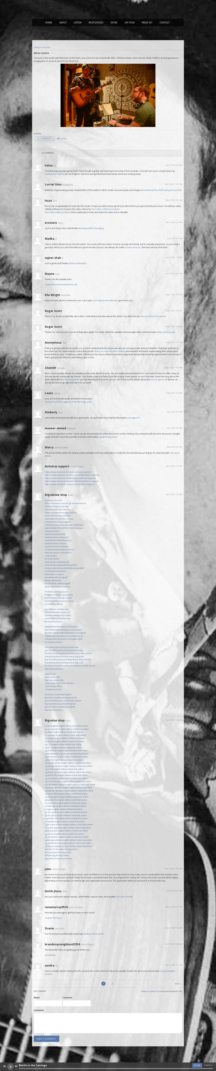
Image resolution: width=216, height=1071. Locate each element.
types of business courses (57, 515)
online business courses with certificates (64, 524)
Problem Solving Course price (59, 594)
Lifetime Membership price (57, 612)
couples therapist (53, 917)
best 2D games (157, 379)
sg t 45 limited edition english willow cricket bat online (70, 784)
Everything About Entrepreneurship (62, 647)
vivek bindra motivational (57, 561)
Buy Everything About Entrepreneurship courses (68, 659)
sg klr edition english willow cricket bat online (66, 750)
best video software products (105, 209)
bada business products (56, 546)
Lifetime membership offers (58, 615)
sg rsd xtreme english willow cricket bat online (66, 836)
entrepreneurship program (58, 521)
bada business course (55, 543)
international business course (59, 518)
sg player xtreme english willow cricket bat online (68, 772)
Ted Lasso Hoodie (124, 896)
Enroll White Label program (58, 583)
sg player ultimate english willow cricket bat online (68, 787)
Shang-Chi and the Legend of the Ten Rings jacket (68, 401)
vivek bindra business (55, 571)
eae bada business (54, 668)
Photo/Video (96, 23)
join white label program (56, 577)
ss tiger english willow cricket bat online (63, 809)
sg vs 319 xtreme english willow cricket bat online (68, 781)
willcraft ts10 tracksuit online (58, 858)
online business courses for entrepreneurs (65, 503)
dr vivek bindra (52, 558)
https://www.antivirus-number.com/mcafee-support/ (70, 484)
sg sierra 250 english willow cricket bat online (66, 775)
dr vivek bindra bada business (59, 549)
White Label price (53, 580)
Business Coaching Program (58, 694)
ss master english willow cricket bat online (65, 821)
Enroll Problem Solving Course (59, 601)
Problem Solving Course (56, 591)
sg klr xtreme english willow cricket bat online (66, 756)
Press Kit (147, 23)
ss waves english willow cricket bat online (64, 741)
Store (114, 23)
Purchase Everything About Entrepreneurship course (70, 665)
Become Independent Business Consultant (65, 632)
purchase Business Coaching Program (63, 700)
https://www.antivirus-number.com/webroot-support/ (70, 478)
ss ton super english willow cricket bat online (66, 812)
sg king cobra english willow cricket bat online (66, 830)
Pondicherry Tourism (55, 173)
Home (48, 23)
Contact (165, 23)
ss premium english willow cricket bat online (65, 803)
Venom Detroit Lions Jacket (153, 316)
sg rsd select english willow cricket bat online (66, 778)
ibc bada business (53, 642)
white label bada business (57, 586)
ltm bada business (53, 621)
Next (177, 983)
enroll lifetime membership (58, 618)
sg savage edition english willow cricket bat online (68, 840)
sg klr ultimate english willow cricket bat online (67, 753)
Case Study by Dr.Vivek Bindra (59, 683)
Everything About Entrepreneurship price (64, 656)
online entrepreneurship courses (61, 512)
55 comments (44, 138)
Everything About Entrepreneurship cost (64, 662)
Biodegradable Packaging (91, 228)
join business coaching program (60, 706)
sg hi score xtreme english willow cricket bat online (69, 824)
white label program (54, 574)
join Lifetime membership (57, 609)
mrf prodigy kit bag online (57, 855)
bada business (52, 531)
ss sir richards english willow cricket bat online (67, 729)
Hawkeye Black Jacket (93, 933)
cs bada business (53, 689)
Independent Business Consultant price (64, 635)
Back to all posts (42, 47)
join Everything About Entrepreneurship (64, 650)
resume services (133, 247)
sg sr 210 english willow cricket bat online (64, 769)
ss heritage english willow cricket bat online (65, 806)
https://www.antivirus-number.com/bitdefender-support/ (72, 475)
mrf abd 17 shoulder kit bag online (61, 849)
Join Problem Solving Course (58, 597)
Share (63, 138)
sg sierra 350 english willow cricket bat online (66, 793)
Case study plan (52, 677)
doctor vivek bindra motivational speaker (64, 568)
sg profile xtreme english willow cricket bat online (68, 843)
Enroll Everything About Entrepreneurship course (68, 653)
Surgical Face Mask (108, 436)
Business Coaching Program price (61, 697)
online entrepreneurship (56, 506)
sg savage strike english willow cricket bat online (68, 762)
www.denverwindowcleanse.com (61, 284)
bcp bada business (54, 709)
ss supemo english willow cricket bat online (65, 735)
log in (148, 991)
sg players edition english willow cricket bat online (68, 846)
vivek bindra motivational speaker (61, 564)
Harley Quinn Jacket (165, 332)
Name (37, 997)
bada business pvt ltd (55, 534)
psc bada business (54, 604)
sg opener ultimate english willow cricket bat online (69, 790)
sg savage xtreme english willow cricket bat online (68, 766)
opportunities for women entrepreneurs (64, 527)
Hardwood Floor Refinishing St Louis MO (162, 190)
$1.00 (197, 1065)
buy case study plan (54, 680)
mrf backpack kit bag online (58, 852)
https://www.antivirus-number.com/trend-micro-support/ (72, 481)
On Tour (130, 23)
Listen (77, 23)
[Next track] (16, 1066)
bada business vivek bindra (58, 552)
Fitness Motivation (77, 263)
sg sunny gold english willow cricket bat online (67, 796)
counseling (50, 955)
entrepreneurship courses (57, 509)
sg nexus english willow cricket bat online (64, 833)
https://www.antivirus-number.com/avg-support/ (68, 472)
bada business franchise (57, 537)
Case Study (50, 673)
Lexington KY (134, 417)
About (63, 23)
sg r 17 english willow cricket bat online (63, 744)
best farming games (70, 379)
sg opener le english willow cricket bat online (66, 799)
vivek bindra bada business (58, 540)
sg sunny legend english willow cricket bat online (68, 827)
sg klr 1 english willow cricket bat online (63, 747)
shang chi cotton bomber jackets (109, 351)
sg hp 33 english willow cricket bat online (64, 759)
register (156, 991)
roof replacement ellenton (105, 300)
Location (67, 997)
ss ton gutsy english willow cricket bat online (66, 815)
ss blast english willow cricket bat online (64, 732)
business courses (53, 500)
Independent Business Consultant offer (64, 638)
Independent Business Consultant (61, 626)
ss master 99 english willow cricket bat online (66, 818)
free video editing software (58, 212)
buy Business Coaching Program (60, 703)
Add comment (46, 1038)
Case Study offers (53, 686)
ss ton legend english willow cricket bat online (66, 725)
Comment (39, 1010)
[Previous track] (4, 1066)
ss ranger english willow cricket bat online (64, 738)
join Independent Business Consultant (63, 629)
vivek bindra (51, 555)
